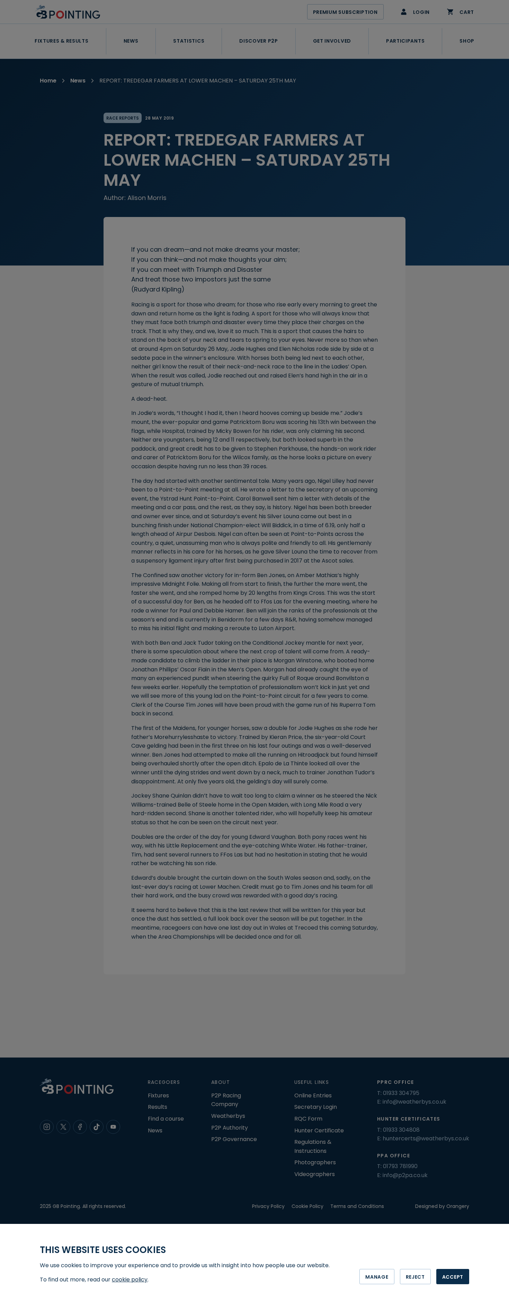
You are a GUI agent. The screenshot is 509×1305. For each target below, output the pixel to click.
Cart (466, 12)
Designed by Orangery (442, 1206)
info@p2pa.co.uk (405, 1175)
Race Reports (122, 118)
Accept (452, 1276)
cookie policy (130, 1280)
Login (421, 12)
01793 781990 (400, 1166)
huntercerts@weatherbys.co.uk (426, 1138)
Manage (376, 1276)
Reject (415, 1276)
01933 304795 (401, 1093)
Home (48, 81)
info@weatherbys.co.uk (414, 1102)
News (78, 81)
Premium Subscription (345, 12)
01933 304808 (401, 1130)
